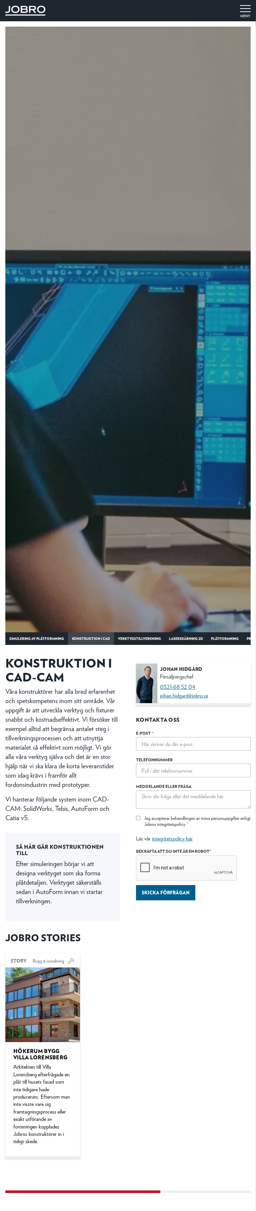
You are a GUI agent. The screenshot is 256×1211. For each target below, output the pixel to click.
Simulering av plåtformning (36, 638)
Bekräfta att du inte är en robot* (173, 851)
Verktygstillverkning (139, 638)
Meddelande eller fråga (163, 786)
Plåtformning (225, 638)
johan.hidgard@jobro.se (184, 695)
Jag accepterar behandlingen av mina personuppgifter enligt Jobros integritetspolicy (197, 821)
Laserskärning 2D (186, 638)
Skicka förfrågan (166, 892)
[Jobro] (25, 9)
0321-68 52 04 (177, 686)
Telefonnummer (154, 759)
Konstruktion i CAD (91, 638)
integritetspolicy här (172, 838)
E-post (145, 733)
